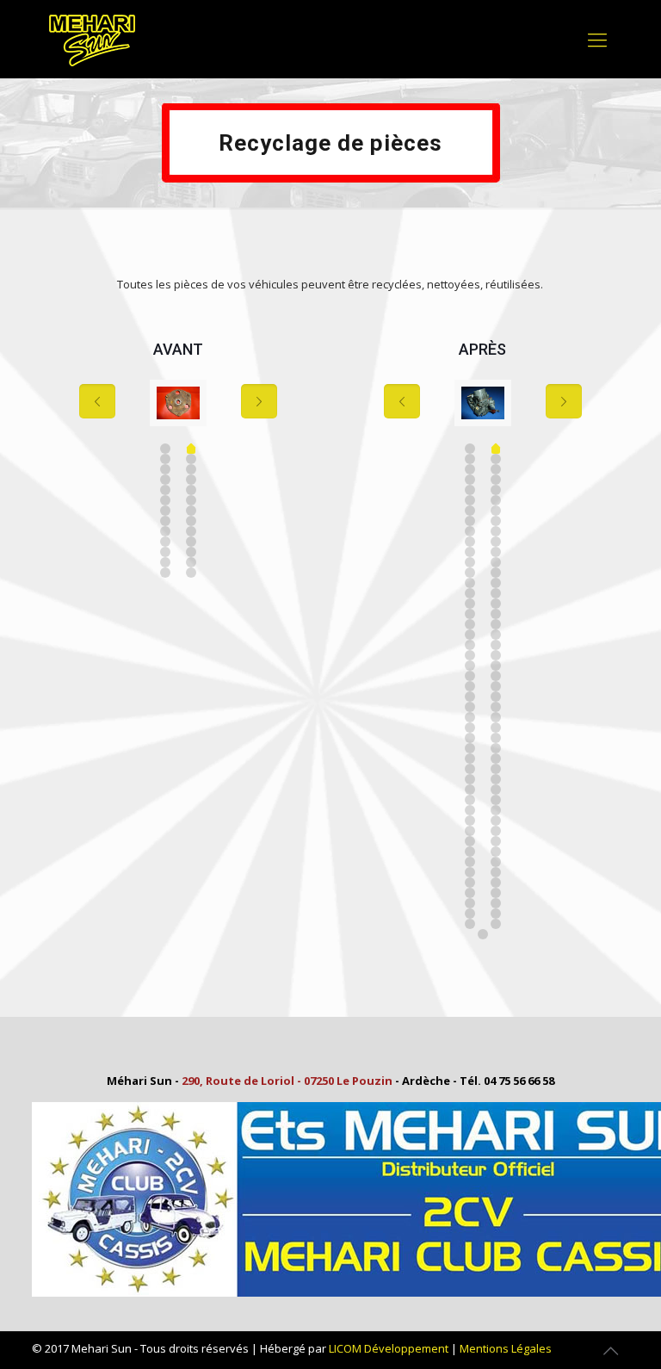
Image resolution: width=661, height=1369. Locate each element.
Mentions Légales (506, 1348)
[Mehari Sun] (92, 38)
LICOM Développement (388, 1348)
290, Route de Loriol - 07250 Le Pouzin (287, 1080)
